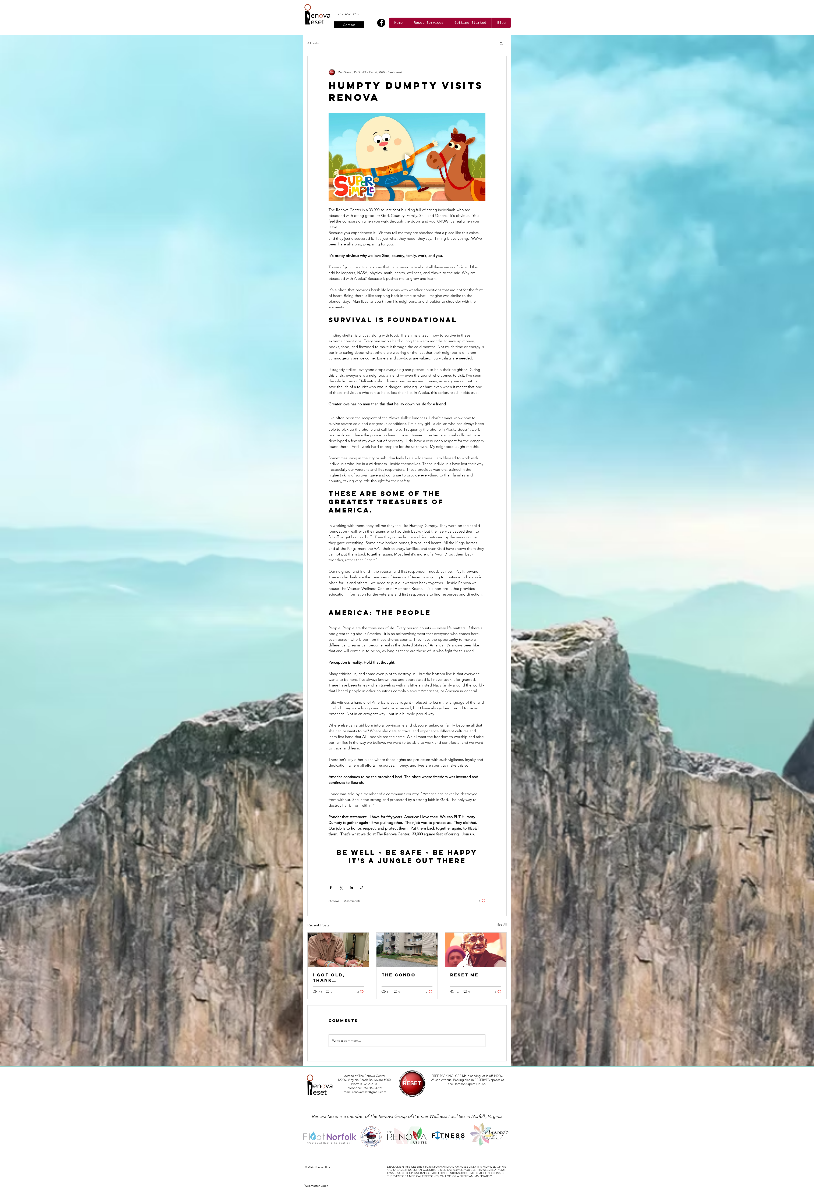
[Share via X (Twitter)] (341, 888)
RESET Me (464, 974)
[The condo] (407, 950)
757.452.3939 (349, 14)
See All (502, 924)
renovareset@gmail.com (369, 1092)
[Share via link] (362, 888)
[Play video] (407, 157)
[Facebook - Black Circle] (381, 23)
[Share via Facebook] (331, 888)
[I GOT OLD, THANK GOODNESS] (338, 950)
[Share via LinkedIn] (351, 888)
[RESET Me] (475, 950)
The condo (399, 974)
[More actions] (482, 72)
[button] (501, 43)
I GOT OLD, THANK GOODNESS (329, 977)
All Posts (313, 43)
